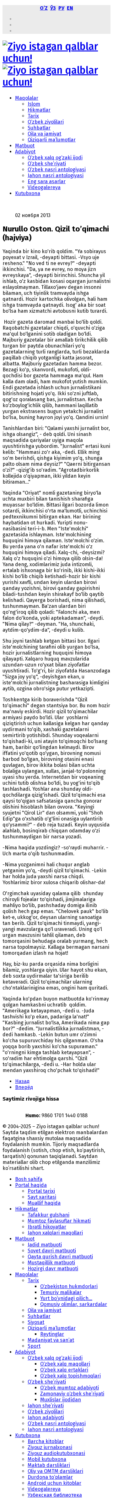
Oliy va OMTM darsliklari (55, 1471)
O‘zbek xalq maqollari (65, 1364)
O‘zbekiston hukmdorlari (69, 1286)
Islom (34, 104)
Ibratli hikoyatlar (47, 1227)
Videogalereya (44, 187)
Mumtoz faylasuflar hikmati (59, 1221)
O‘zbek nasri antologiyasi (57, 170)
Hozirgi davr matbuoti (53, 1269)
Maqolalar (26, 98)
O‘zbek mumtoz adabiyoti (69, 1388)
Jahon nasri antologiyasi (55, 175)
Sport (34, 1346)
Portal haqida (31, 1185)
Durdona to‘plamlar (50, 1477)
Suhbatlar (39, 128)
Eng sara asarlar (47, 181)
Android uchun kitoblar (54, 1483)
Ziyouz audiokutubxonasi (56, 1453)
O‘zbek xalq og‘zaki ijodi (55, 158)
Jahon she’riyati (46, 1406)
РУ (61, 8)
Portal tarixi (41, 1191)
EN (70, 8)
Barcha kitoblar (46, 1441)
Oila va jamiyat (44, 134)
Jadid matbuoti (45, 1245)
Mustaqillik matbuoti (51, 1263)
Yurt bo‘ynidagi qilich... (66, 1298)
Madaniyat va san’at (51, 1340)
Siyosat (36, 1322)
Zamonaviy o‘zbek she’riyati (72, 1394)
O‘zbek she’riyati (47, 164)
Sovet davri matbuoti (52, 1251)
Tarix (33, 116)
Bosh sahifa (28, 1179)
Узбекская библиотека (55, 1495)
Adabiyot (25, 152)
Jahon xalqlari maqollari (55, 1233)
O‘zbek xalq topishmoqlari (70, 1376)
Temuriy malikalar (61, 1292)
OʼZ (44, 8)
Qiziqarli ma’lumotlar (52, 140)
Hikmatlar (39, 110)
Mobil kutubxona (47, 1459)
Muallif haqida (44, 1203)
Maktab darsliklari (49, 1465)
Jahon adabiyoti (46, 1418)
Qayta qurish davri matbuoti (60, 1257)
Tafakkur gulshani (48, 1215)
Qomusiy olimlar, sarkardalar (73, 1304)
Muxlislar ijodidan (60, 1400)
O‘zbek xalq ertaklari (64, 1370)
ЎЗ (53, 8)
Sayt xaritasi (42, 1197)
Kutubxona (27, 193)
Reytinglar (52, 1334)
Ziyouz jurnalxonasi (50, 1447)
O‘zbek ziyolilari (46, 122)
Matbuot (25, 146)
